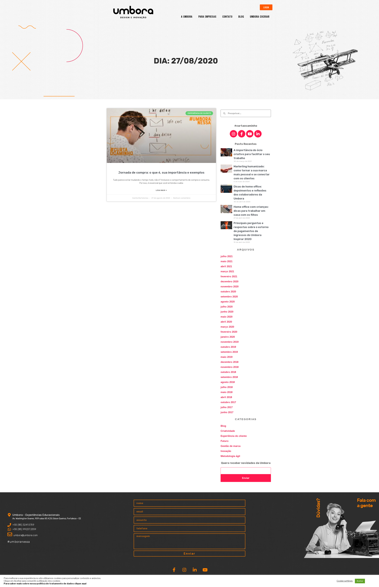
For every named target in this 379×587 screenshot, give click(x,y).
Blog (241, 16)
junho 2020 (227, 311)
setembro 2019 (229, 352)
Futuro (224, 441)
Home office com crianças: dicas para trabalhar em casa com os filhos (251, 210)
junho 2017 (227, 412)
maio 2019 (226, 357)
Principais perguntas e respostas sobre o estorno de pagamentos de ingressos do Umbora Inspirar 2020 (251, 231)
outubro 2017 (228, 402)
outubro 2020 (228, 291)
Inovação (226, 451)
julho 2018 (227, 387)
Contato (227, 16)
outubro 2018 (228, 372)
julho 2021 (227, 256)
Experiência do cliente (234, 436)
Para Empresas (207, 16)
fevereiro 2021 (229, 276)
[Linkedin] (258, 133)
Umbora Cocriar (259, 16)
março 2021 (227, 271)
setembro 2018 (229, 377)
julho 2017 (227, 407)
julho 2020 (227, 306)
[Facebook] (241, 133)
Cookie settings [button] (345, 581)
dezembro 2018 (229, 362)
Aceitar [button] (360, 581)
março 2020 (227, 326)
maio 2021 (226, 261)
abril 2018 (226, 397)
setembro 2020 (229, 296)
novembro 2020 (230, 286)
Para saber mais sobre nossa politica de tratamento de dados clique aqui (45, 583)
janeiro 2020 (228, 336)
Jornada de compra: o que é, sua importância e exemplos (161, 172)
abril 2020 (226, 321)
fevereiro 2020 (229, 331)
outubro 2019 (228, 347)
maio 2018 (226, 392)
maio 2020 (226, 316)
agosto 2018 (228, 382)
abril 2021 (226, 266)
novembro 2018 (230, 367)
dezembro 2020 (229, 281)
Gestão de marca (230, 446)
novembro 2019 (230, 341)
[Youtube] (249, 133)
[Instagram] (233, 133)
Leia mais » (161, 190)
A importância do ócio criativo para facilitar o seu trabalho (252, 154)
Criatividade (228, 431)
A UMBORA (186, 16)
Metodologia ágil (230, 456)
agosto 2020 (228, 301)
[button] (266, 7)
